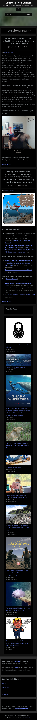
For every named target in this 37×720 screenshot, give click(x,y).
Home (4, 683)
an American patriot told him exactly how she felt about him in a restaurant (19, 250)
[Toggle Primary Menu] (18, 9)
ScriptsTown (26, 717)
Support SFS (6, 695)
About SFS (5, 687)
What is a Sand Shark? (13, 467)
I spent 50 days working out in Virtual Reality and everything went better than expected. (18, 41)
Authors (5, 691)
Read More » (6, 164)
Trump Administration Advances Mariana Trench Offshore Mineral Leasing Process (17, 573)
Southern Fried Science (18, 2)
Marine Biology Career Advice (16, 368)
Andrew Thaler (23, 47)
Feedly (16, 668)
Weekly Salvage (9, 190)
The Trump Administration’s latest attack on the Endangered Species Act (17, 445)
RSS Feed (16, 661)
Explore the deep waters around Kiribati (18, 270)
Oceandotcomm (11, 279)
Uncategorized (8, 52)
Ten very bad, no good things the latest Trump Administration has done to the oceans (17, 643)
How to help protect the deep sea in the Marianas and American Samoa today (18, 528)
